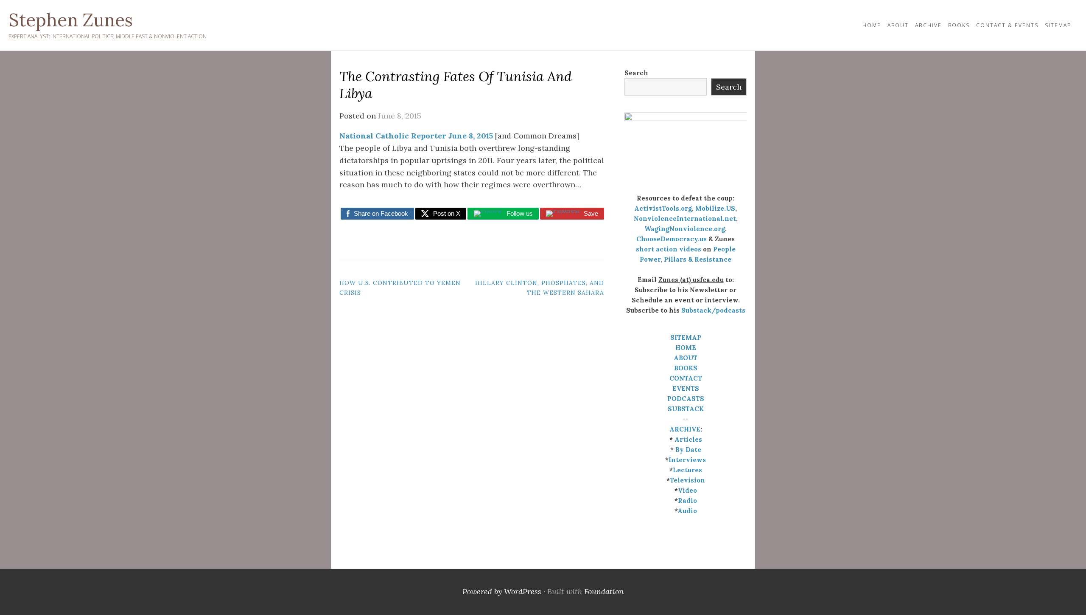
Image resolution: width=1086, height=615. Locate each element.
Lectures (687, 470)
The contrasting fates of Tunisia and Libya (455, 85)
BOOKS (685, 368)
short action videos (668, 249)
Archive (928, 25)
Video (687, 490)
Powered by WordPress (501, 591)
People (724, 249)
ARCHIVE (684, 429)
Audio (687, 511)
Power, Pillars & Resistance (685, 259)
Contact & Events (1007, 25)
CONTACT (685, 378)
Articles (688, 439)
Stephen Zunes (70, 19)
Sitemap (1058, 25)
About (898, 25)
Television (687, 480)
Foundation (604, 591)
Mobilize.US (715, 208)
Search (636, 73)
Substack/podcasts (713, 310)
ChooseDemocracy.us (671, 239)
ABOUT (685, 358)
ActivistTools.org (663, 208)
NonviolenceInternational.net (685, 218)
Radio (687, 501)
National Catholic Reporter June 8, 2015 (416, 136)
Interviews (687, 460)
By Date (688, 450)
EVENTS (685, 388)
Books (959, 25)
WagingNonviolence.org (684, 229)
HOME (871, 25)
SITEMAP (685, 337)
